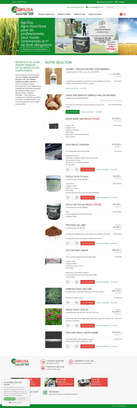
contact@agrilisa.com (95, 7)
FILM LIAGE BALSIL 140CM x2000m (82, 332)
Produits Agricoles (46, 14)
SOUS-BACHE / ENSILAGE (77, 144)
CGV (113, 406)
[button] (16, 402)
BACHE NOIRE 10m (74, 119)
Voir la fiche (83, 88)
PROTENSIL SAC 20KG (76, 225)
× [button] (28, 380)
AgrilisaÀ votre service (65, 382)
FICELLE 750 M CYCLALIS (77, 176)
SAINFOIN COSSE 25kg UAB (78, 289)
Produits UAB (79, 14)
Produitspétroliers (96, 382)
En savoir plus (18, 395)
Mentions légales (121, 406)
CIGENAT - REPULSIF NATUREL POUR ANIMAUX (88, 69)
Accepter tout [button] (9, 399)
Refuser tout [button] (22, 399)
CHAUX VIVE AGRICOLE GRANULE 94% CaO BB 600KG (91, 95)
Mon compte (121, 2)
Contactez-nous (95, 14)
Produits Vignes (64, 14)
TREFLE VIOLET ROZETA (77, 309)
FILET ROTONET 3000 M (77, 250)
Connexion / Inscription (106, 2)
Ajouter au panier (87, 169)
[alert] (16, 392)
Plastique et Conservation (35, 49)
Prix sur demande (72, 112)
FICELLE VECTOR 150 (75, 204)
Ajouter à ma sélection (72, 88)
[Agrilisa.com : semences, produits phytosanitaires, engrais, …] (24, 9)
